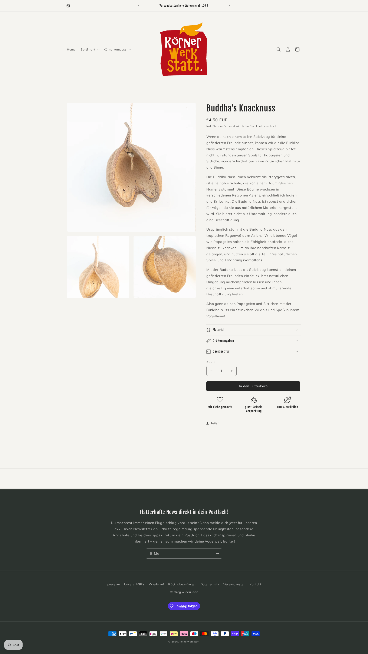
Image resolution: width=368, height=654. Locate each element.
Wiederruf (156, 584)
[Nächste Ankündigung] (229, 6)
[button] (89, 49)
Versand (229, 126)
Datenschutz (210, 584)
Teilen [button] (215, 423)
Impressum (112, 584)
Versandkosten (234, 584)
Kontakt (255, 584)
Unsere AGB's (134, 584)
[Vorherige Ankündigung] (138, 6)
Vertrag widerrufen (184, 592)
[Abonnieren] (217, 554)
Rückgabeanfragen (182, 584)
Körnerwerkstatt (190, 641)
